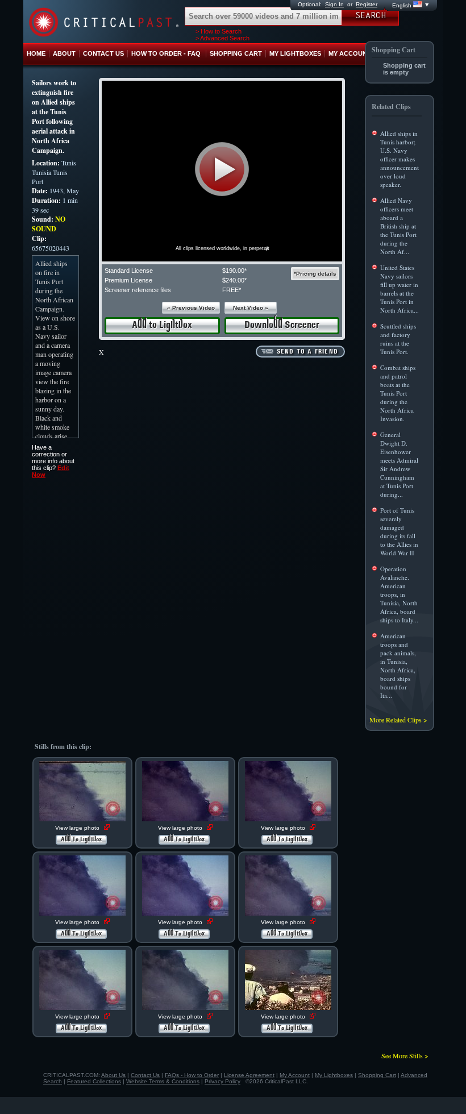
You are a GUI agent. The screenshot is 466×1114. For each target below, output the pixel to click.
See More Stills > (404, 1055)
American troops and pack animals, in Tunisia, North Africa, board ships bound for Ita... (398, 665)
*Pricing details (315, 274)
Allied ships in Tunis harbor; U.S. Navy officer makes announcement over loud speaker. (399, 159)
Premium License (128, 280)
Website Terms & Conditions (162, 1081)
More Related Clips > (398, 719)
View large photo (78, 828)
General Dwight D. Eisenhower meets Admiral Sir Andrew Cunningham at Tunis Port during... (399, 464)
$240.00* (234, 280)
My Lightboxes (334, 1075)
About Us (113, 1075)
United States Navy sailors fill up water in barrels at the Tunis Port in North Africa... (399, 288)
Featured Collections (94, 1081)
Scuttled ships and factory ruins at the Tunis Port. (398, 339)
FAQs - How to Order (192, 1075)
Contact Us (145, 1075)
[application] (222, 171)
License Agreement (249, 1075)
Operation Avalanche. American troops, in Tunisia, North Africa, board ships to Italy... (399, 594)
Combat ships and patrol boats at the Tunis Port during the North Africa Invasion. (397, 393)
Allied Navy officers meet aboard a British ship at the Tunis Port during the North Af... (398, 226)
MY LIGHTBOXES (295, 53)
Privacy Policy (222, 1081)
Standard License (129, 270)
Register (366, 4)
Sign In (334, 4)
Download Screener (281, 325)
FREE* (231, 289)
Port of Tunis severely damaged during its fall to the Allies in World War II (399, 531)
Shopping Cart (377, 1075)
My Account (295, 1075)
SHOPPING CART (235, 53)
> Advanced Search (222, 38)
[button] (222, 169)
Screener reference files (138, 289)
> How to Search (218, 31)
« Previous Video (191, 308)
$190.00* (234, 270)
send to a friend (307, 352)
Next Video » (250, 308)
